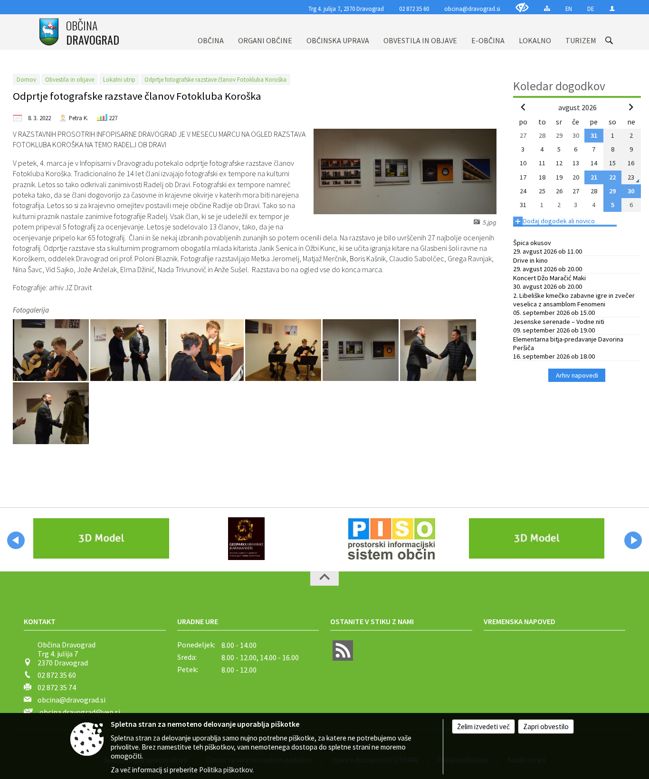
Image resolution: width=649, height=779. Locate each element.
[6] (438, 349)
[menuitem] (211, 32)
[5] (361, 349)
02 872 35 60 (414, 8)
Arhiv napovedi (577, 375)
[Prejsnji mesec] (523, 107)
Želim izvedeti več (483, 726)
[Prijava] (612, 8)
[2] (129, 349)
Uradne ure (197, 621)
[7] (51, 413)
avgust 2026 (577, 107)
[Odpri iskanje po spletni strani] (609, 40)
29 (612, 191)
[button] (16, 540)
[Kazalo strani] (547, 8)
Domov (26, 79)
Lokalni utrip (119, 79)
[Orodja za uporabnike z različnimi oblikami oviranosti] (522, 7)
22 (612, 177)
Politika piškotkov (225, 769)
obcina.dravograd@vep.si (79, 712)
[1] (51, 349)
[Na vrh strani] (324, 578)
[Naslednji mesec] (631, 107)
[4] (284, 349)
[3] (206, 349)
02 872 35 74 (57, 687)
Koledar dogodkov (559, 86)
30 (631, 191)
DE (590, 8)
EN (568, 8)
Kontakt (40, 621)
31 (594, 135)
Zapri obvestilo (546, 726)
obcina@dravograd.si (472, 8)
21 (594, 177)
